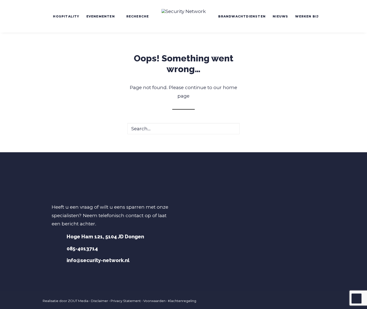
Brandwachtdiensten (242, 16)
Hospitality (66, 16)
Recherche (137, 16)
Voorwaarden (154, 301)
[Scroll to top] (357, 298)
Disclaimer (99, 301)
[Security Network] (184, 16)
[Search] (183, 128)
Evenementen (100, 16)
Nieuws (280, 16)
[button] (231, 129)
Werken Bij (307, 16)
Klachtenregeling (182, 301)
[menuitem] (66, 16)
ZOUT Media (78, 301)
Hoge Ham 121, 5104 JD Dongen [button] (105, 237)
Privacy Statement (126, 301)
